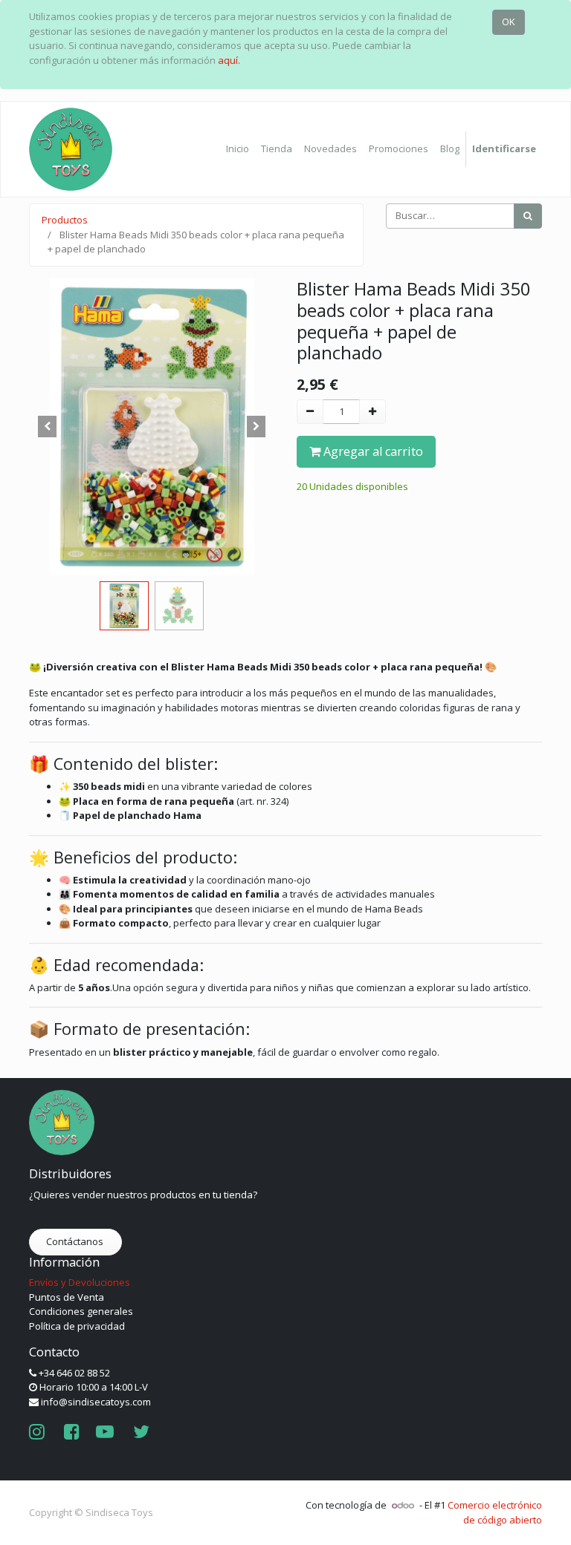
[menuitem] (237, 149)
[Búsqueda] (528, 216)
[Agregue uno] (372, 412)
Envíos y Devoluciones (79, 1282)
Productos (65, 219)
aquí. (229, 60)
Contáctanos (76, 1241)
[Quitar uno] (310, 412)
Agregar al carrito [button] (371, 451)
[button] (47, 427)
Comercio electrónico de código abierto (495, 1512)
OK (508, 21)
